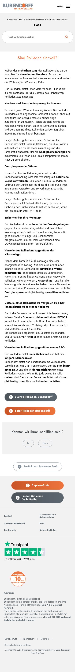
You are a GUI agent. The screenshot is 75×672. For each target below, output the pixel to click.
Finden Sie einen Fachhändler (32, 498)
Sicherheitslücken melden (18, 645)
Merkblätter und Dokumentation (48, 516)
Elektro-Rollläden (48, 530)
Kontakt (8, 516)
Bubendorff (12, 20)
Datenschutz (11, 639)
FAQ (21, 20)
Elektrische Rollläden (35, 20)
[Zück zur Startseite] (18, 6)
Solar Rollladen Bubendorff (33, 410)
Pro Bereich (10, 530)
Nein (45, 443)
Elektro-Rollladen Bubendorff (33, 397)
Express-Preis (40, 485)
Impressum (28, 639)
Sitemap (44, 639)
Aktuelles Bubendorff (14, 524)
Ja (28, 443)
